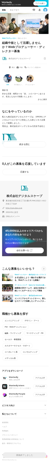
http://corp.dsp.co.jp (14, 208)
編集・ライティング (13, 333)
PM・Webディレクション (16, 327)
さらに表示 (42, 99)
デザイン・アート (32, 320)
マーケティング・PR (34, 333)
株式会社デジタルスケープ (24, 196)
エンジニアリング (12, 320)
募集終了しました (24, 455)
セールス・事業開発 (13, 339)
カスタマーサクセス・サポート (17, 345)
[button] (25, 371)
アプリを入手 (40, 378)
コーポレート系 (11, 352)
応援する (24, 171)
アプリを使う (40, 3)
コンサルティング (30, 352)
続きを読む (24, 144)
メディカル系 (10, 358)
